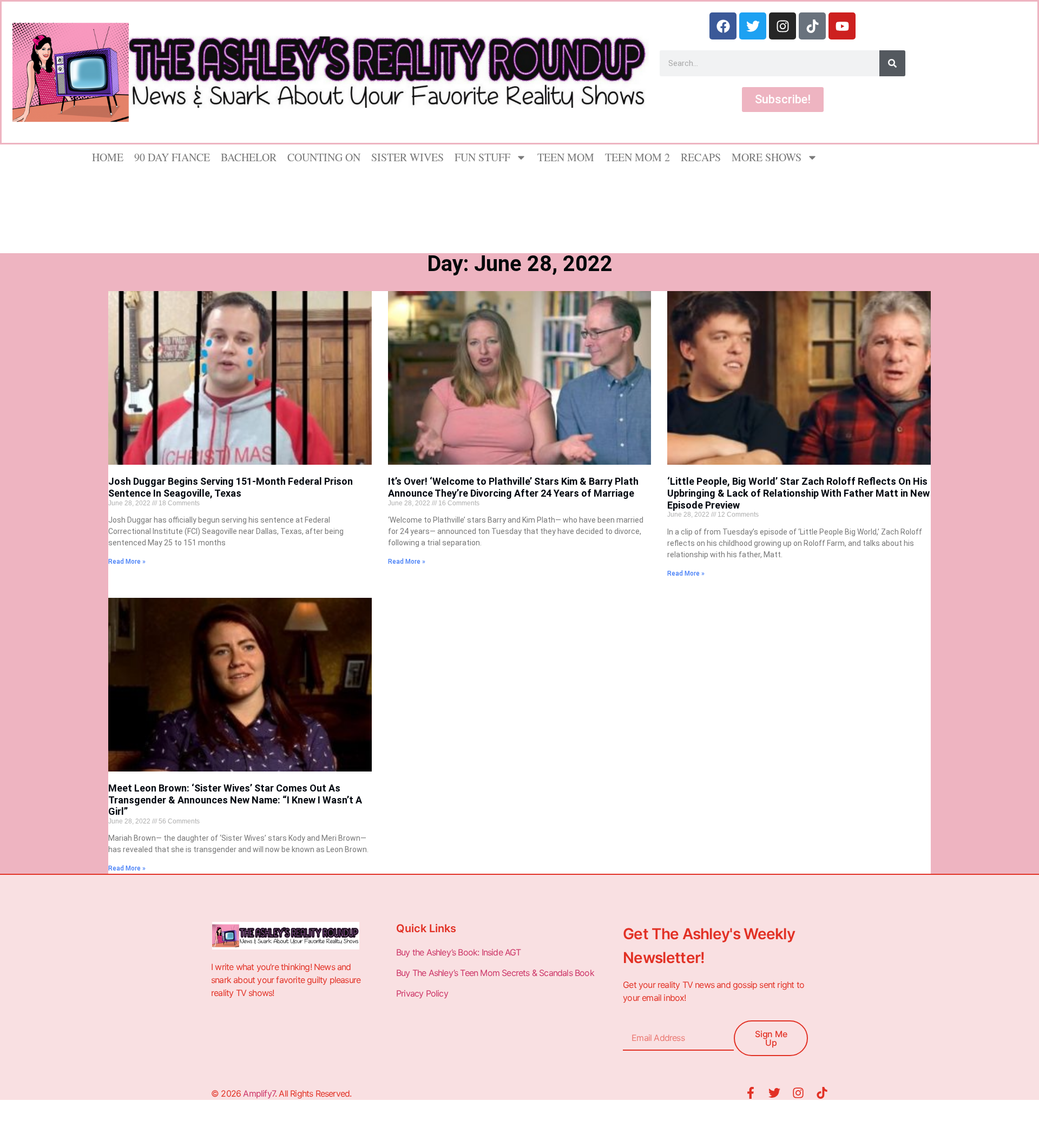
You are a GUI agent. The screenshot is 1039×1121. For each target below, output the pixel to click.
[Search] (892, 63)
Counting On (323, 157)
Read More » (127, 561)
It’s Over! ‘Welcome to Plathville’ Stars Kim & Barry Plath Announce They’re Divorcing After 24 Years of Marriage (513, 487)
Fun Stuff (482, 157)
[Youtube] (842, 25)
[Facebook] (722, 25)
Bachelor (249, 157)
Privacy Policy (423, 993)
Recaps (701, 157)
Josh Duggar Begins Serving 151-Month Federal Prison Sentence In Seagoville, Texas (230, 487)
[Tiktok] (812, 25)
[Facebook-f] (751, 1093)
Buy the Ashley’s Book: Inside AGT (458, 952)
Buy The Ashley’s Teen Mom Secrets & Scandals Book (495, 972)
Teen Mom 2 (637, 157)
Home (107, 157)
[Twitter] (752, 25)
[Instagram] (782, 25)
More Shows (766, 157)
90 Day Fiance (172, 157)
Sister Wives (407, 157)
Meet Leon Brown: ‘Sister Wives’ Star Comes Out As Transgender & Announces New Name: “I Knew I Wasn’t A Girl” (235, 799)
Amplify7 (259, 1093)
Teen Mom (565, 157)
